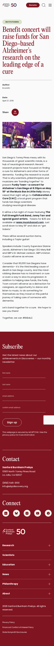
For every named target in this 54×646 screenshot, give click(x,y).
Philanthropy (10, 583)
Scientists (8, 555)
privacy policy (8, 435)
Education (8, 564)
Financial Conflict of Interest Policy (18, 627)
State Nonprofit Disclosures (14, 632)
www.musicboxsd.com (30, 222)
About (6, 593)
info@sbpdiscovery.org (15, 486)
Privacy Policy (8, 622)
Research (8, 545)
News (5, 574)
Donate (33, 5)
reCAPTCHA (33, 432)
